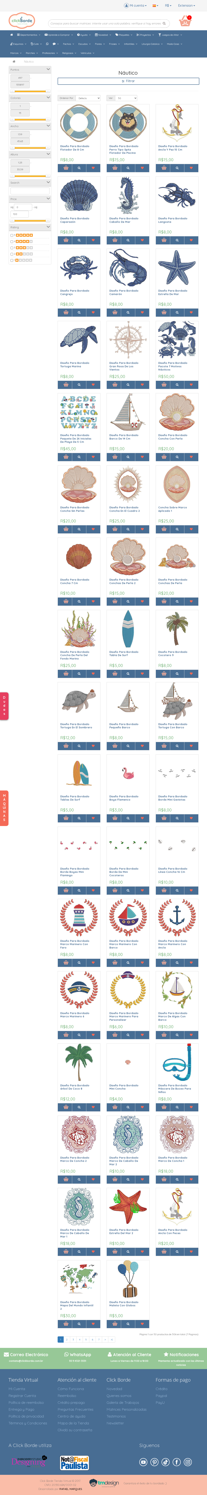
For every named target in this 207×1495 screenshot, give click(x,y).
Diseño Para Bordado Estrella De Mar (172, 292)
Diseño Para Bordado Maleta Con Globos (123, 1303)
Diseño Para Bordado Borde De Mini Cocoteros (123, 872)
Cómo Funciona (71, 1388)
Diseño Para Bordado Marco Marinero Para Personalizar (123, 1016)
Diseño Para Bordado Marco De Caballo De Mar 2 (123, 1161)
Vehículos (86, 52)
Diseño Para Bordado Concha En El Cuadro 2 (124, 509)
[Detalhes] (79, 168)
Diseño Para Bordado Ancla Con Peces (172, 1231)
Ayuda (84, 34)
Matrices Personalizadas (127, 1409)
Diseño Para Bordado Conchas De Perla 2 (123, 581)
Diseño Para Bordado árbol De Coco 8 (74, 1087)
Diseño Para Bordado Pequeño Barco (123, 725)
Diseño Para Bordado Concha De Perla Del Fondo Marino (74, 655)
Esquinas (18, 43)
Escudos (83, 43)
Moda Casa (173, 43)
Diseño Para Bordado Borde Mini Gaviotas (172, 798)
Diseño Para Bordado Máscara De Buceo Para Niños (174, 1089)
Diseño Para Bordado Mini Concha (123, 1087)
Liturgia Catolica (151, 43)
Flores (98, 43)
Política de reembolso (26, 1402)
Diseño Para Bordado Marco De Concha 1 (172, 1159)
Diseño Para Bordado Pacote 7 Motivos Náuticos (172, 366)
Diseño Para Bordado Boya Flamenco (123, 798)
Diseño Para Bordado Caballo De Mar (123, 220)
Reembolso (67, 1395)
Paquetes (124, 34)
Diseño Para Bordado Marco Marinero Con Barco (123, 944)
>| (112, 1339)
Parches (30, 52)
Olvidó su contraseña (75, 1430)
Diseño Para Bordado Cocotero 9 (172, 653)
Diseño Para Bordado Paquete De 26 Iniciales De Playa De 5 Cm (75, 438)
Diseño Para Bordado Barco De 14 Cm (123, 436)
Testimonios (116, 1416)
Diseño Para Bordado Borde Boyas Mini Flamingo (74, 872)
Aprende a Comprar (59, 34)
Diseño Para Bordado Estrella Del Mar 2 (123, 1231)
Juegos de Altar (170, 34)
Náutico (29, 61)
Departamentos (29, 34)
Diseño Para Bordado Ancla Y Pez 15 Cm (172, 147)
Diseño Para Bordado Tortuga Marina (74, 364)
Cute (36, 43)
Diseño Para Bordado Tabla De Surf (123, 653)
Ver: (111, 97)
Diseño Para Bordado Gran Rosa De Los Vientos (123, 366)
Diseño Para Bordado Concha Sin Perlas (74, 509)
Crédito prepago (71, 1402)
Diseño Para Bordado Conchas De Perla (172, 581)
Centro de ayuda (71, 1416)
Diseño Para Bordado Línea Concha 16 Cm (172, 870)
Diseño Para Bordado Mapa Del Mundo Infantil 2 (76, 1305)
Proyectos (145, 34)
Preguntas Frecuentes (75, 1409)
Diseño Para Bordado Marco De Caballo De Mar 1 (74, 1233)
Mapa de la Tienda (73, 1423)
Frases (113, 43)
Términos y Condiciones (27, 1423)
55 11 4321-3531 (77, 1360)
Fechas (67, 43)
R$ (167, 5)
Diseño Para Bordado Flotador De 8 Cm (74, 147)
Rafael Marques (70, 1489)
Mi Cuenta (16, 1388)
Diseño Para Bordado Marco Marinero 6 (74, 1014)
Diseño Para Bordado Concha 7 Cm (74, 581)
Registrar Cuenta (22, 1395)
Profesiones (48, 52)
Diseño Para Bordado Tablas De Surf (74, 798)
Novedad (103, 34)
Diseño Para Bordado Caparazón (74, 220)
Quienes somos (119, 1395)
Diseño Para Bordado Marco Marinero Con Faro (74, 944)
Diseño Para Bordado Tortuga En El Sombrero (76, 725)
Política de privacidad (26, 1416)
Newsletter (115, 1423)
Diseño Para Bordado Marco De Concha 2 (74, 1159)
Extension (185, 5)
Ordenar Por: (67, 97)
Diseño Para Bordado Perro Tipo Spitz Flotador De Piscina (123, 149)
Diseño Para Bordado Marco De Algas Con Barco (172, 1016)
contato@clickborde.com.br (26, 1360)
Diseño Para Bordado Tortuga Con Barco (172, 725)
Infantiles (129, 43)
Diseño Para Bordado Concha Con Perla (172, 436)
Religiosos (68, 52)
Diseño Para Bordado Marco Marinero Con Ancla (172, 944)
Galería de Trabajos (123, 1402)
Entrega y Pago (21, 1409)
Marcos (14, 52)
